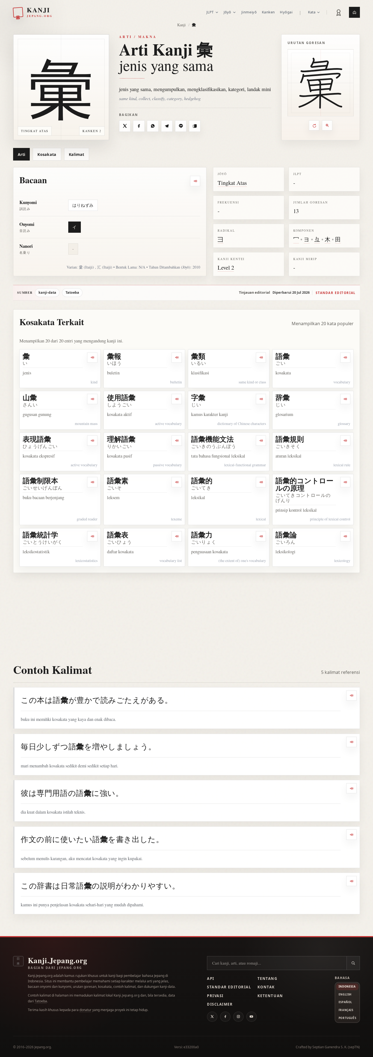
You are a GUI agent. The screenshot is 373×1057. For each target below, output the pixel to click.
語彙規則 (290, 439)
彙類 (198, 356)
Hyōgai (286, 12)
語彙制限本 (40, 480)
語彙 (283, 356)
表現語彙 (37, 439)
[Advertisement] (186, 614)
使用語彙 (121, 397)
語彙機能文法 (212, 439)
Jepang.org (42, 1047)
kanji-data (47, 292)
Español (345, 1002)
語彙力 (201, 534)
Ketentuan (270, 995)
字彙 (198, 397)
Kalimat (76, 154)
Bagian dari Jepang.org (55, 968)
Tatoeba (72, 292)
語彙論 (286, 534)
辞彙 (283, 397)
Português (347, 1018)
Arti (21, 154)
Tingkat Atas (232, 183)
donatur (85, 1010)
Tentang (267, 978)
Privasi (215, 995)
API (210, 978)
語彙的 (201, 480)
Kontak (266, 987)
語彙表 (117, 534)
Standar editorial (336, 293)
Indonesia (347, 986)
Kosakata (46, 154)
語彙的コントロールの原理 (304, 484)
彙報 (114, 356)
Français (346, 1010)
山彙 (30, 397)
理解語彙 (121, 439)
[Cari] (353, 963)
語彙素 (117, 480)
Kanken (268, 12)
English (345, 994)
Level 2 (226, 267)
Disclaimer (220, 1004)
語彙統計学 (40, 534)
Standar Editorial (229, 987)
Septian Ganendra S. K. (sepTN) (336, 1047)
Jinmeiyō (249, 12)
